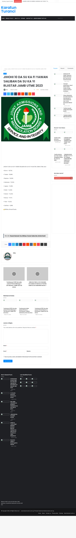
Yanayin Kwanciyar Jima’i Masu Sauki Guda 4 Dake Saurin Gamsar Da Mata (68, 87)
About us (17, 18)
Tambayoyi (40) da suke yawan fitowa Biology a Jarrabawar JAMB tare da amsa (10, 310)
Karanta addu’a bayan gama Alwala (13, 442)
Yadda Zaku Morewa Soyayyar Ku (57, 139)
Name (5, 345)
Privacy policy (10, 18)
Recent (62, 68)
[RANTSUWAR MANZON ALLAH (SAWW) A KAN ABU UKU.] (22, 379)
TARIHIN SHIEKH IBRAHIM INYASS (67, 116)
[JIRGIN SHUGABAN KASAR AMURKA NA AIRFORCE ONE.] (34, 386)
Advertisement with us (40, 18)
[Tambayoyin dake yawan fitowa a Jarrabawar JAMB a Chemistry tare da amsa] (26, 303)
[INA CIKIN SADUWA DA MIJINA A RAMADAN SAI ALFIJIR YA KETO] (5, 404)
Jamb (9, 68)
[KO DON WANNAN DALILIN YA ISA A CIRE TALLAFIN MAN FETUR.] (34, 383)
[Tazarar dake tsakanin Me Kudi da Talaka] (22, 441)
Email (5, 351)
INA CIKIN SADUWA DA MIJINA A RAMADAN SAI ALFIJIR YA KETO (14, 405)
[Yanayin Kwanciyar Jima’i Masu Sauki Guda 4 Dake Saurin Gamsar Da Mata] (58, 86)
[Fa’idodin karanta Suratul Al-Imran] (5, 395)
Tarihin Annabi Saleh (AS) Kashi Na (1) (67, 109)
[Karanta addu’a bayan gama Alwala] (5, 442)
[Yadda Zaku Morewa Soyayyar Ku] (58, 133)
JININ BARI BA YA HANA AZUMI (13, 416)
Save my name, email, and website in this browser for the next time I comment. (23, 356)
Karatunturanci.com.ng (48, 510)
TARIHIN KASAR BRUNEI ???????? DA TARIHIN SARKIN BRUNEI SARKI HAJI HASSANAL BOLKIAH (68, 159)
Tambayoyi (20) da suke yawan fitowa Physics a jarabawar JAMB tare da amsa (41, 310)
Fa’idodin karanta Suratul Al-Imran (13, 395)
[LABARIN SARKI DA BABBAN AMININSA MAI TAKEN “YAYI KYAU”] (68, 133)
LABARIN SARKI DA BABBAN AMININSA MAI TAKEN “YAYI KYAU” (37, 1)
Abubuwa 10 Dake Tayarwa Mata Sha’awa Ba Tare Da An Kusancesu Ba (67, 76)
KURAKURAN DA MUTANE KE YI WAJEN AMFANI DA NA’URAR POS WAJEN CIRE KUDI (13, 383)
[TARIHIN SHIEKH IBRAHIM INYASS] (58, 117)
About (43, 513)
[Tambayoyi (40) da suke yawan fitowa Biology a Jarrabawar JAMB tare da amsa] (10, 303)
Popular (55, 68)
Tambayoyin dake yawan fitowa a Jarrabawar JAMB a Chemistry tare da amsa (25, 310)
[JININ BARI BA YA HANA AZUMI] (5, 416)
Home (3, 18)
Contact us (29, 18)
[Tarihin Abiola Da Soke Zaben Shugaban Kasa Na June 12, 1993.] (58, 150)
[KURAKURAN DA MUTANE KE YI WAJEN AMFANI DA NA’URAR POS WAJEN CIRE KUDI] (5, 381)
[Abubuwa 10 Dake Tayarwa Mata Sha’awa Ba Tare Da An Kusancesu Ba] (58, 76)
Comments (70, 68)
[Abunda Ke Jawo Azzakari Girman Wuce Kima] (28, 386)
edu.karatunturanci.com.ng (27, 510)
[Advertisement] (38, 31)
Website (29, 351)
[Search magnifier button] (71, 178)
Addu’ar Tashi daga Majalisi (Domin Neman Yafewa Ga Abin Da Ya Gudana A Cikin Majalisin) (13, 429)
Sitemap (23, 18)
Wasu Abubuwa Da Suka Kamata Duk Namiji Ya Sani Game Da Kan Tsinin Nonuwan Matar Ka (68, 100)
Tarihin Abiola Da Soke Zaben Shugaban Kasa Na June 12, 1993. (58, 157)
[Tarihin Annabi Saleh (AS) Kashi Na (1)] (58, 110)
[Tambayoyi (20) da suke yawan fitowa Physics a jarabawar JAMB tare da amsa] (41, 303)
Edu (7, 89)
